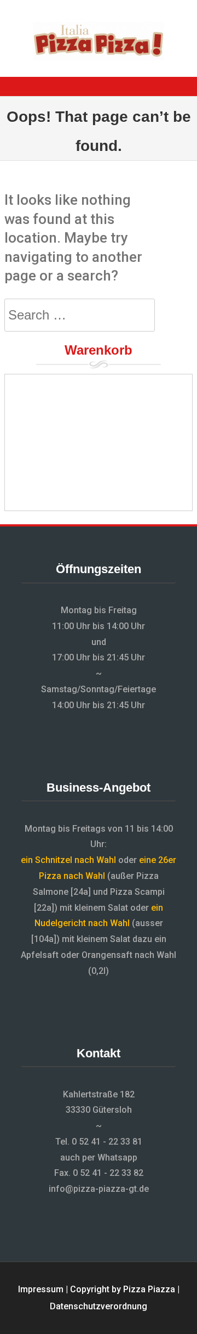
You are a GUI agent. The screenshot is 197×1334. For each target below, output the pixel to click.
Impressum (40, 1289)
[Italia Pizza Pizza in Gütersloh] (98, 57)
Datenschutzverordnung (98, 1306)
